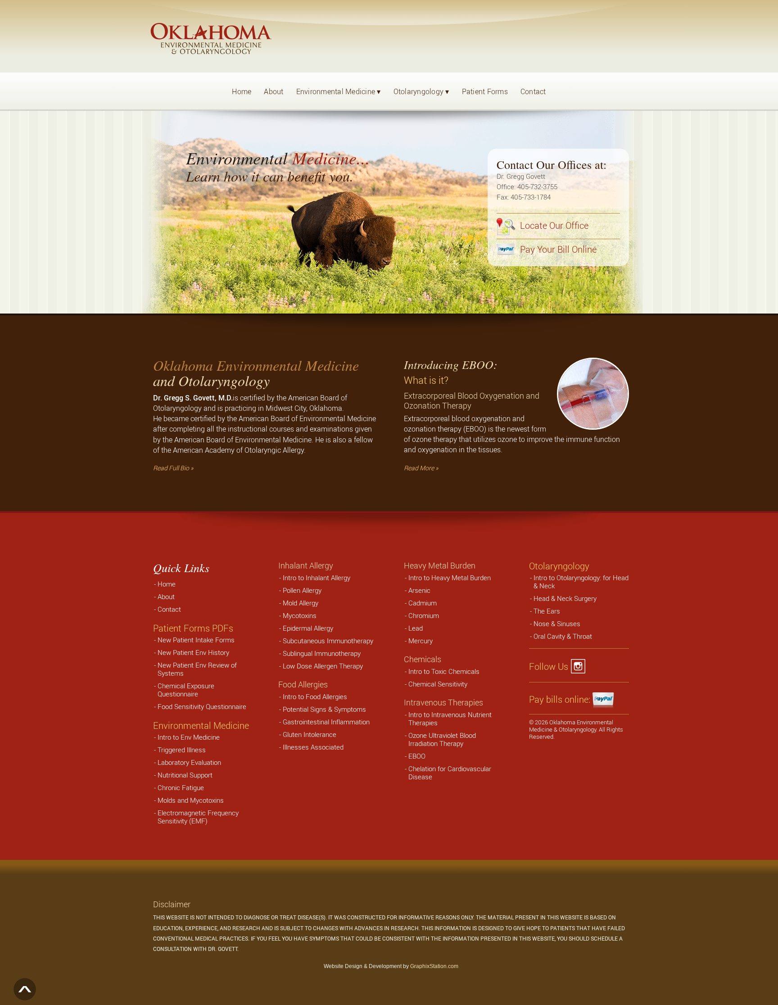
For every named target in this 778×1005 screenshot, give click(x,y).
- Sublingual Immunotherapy (320, 653)
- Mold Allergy (298, 602)
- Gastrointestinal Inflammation (324, 721)
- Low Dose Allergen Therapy (321, 665)
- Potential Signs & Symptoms (322, 709)
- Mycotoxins (298, 615)
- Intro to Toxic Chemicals (442, 671)
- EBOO (415, 755)
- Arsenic (417, 590)
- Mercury (419, 640)
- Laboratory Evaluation (187, 762)
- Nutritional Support (183, 774)
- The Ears (545, 610)
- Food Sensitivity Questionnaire (200, 706)
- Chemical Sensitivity (436, 683)
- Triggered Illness (180, 749)
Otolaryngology (421, 91)
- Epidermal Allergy (306, 627)
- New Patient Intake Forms (194, 639)
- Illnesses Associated (311, 746)
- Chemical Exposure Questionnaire (184, 689)
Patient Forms (485, 91)
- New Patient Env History (191, 652)
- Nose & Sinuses (555, 623)
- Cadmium (421, 602)
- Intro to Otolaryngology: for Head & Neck (579, 581)
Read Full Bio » (173, 468)
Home (241, 91)
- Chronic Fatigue (179, 787)
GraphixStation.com (434, 966)
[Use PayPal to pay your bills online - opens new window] (604, 699)
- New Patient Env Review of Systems (195, 669)
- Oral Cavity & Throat (561, 636)
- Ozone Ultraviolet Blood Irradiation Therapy (440, 739)
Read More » (421, 468)
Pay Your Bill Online (557, 249)
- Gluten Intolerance (307, 734)
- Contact (167, 609)
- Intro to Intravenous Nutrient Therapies (448, 718)
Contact (533, 91)
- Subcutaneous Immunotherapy (326, 640)
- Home (165, 583)
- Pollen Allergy (300, 590)
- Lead (414, 627)
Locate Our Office (553, 225)
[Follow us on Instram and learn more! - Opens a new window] (580, 666)
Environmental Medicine (338, 91)
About (273, 91)
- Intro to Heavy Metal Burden (448, 577)
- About (164, 596)
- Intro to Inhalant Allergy (314, 577)
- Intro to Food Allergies (313, 696)
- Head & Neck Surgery (563, 598)
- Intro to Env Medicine (187, 736)
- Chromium (422, 615)
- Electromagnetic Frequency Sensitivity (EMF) (196, 816)
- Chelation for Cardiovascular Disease (448, 772)
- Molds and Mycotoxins (189, 800)
